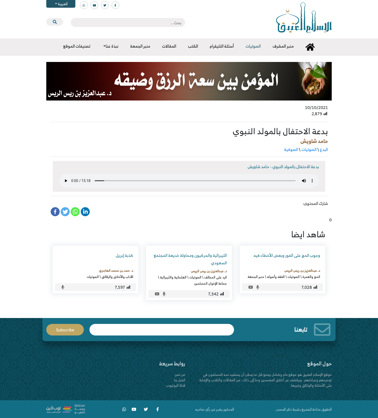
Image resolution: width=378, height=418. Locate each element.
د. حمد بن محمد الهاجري (116, 270)
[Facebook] (55, 211)
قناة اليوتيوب (175, 385)
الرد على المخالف (215, 277)
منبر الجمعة (256, 276)
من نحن (179, 374)
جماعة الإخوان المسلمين (210, 283)
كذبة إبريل (124, 255)
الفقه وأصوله (276, 276)
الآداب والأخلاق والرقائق (117, 276)
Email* (161, 327)
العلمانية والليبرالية (173, 277)
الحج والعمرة (311, 276)
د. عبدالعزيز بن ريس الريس (302, 270)
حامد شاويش (314, 141)
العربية (62, 4)
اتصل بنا (179, 380)
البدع (324, 149)
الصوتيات (309, 149)
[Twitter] (65, 211)
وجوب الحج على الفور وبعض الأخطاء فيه (287, 255)
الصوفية (291, 149)
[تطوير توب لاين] (65, 408)
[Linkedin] (85, 211)
